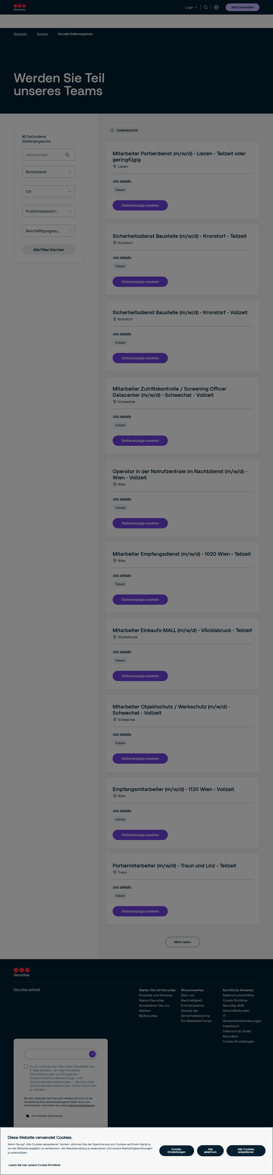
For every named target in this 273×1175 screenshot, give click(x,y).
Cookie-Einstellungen (177, 1150)
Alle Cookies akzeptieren (246, 1150)
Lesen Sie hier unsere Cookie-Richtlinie (34, 1165)
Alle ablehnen (210, 1150)
